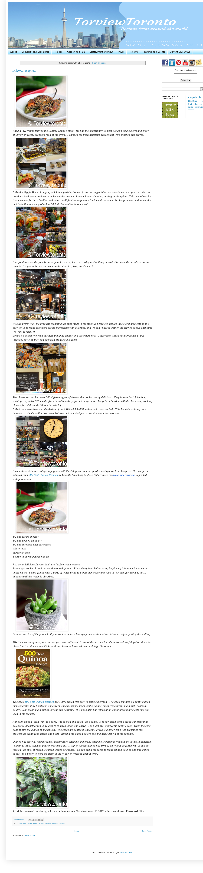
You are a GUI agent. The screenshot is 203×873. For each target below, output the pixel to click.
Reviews (133, 51)
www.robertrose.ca (124, 474)
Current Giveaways (180, 51)
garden (40, 823)
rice (200, 104)
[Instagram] (192, 65)
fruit (190, 104)
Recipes (58, 51)
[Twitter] (171, 65)
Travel (121, 51)
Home (76, 831)
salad (190, 107)
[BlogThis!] (32, 819)
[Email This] (29, 819)
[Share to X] (35, 819)
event (35, 823)
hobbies (191, 110)
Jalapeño (47, 823)
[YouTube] (185, 65)
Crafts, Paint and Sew (101, 51)
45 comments (19, 820)
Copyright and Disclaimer (35, 51)
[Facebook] (165, 65)
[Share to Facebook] (38, 819)
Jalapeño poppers (24, 70)
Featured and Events (154, 51)
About (13, 51)
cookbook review (25, 823)
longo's (55, 823)
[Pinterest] (178, 65)
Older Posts (146, 831)
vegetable (195, 97)
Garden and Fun (76, 51)
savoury (62, 823)
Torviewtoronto (126, 852)
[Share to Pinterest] (41, 819)
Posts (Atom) (29, 836)
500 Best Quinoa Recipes (43, 474)
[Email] (198, 65)
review (192, 101)
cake (195, 104)
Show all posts (98, 63)
